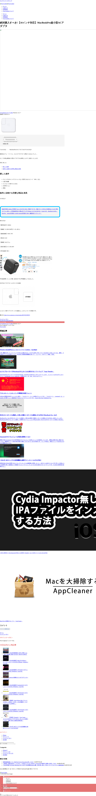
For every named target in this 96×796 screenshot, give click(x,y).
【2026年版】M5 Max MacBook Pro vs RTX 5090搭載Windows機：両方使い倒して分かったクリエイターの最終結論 (33, 765)
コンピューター (4, 319)
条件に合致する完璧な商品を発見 (12, 168)
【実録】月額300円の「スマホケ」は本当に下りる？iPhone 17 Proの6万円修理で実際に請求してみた (30, 763)
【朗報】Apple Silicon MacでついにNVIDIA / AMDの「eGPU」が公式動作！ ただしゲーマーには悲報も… (15, 702)
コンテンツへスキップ (6, 0)
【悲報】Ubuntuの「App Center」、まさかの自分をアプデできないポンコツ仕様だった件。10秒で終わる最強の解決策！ (15, 719)
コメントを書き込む (5, 629)
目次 (1, 162)
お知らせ (8, 779)
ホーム (8, 778)
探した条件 (6, 166)
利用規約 (8, 781)
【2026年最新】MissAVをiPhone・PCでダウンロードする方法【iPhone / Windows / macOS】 (15, 662)
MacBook (4, 320)
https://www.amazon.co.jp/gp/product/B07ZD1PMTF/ (17, 315)
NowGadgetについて (11, 783)
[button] (19, 112)
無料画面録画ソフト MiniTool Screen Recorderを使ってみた (18, 762)
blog (1, 320)
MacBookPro (10, 320)
